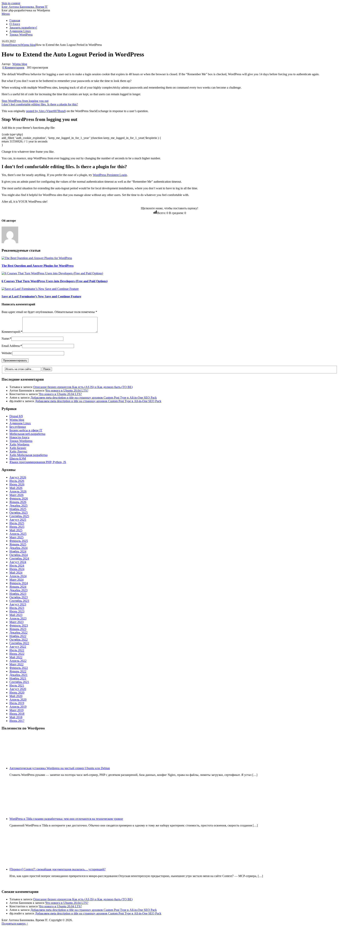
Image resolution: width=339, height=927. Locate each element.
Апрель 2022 (17, 660)
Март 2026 (16, 495)
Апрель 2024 (17, 576)
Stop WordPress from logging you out (25, 100)
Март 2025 (16, 537)
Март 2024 (16, 579)
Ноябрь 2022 (17, 636)
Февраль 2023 (18, 625)
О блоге (14, 24)
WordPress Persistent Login (110, 175)
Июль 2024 (16, 565)
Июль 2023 (16, 608)
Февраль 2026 (18, 498)
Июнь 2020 (16, 692)
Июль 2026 (16, 481)
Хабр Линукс (18, 451)
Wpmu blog (28, 44)
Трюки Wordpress (20, 441)
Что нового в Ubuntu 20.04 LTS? (66, 390)
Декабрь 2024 (18, 548)
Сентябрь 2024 (19, 558)
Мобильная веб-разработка (27, 433)
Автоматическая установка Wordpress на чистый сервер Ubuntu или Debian (59, 768)
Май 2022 (15, 657)
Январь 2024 (17, 586)
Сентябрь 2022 (19, 643)
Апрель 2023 (17, 618)
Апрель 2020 (17, 699)
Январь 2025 (17, 544)
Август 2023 (17, 604)
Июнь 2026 (16, 484)
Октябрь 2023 (18, 597)
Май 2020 (15, 696)
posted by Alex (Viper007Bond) (46, 111)
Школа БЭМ (17, 458)
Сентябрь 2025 (19, 516)
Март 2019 (16, 710)
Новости (15, 44)
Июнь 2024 (16, 569)
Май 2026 (15, 488)
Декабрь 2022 (18, 632)
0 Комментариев (13, 67)
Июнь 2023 (16, 611)
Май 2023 (15, 615)
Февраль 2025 (18, 540)
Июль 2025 (16, 523)
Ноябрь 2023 (17, 593)
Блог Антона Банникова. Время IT (25, 6)
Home (5, 44)
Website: (7, 353)
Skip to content (11, 3)
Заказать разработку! (23, 27)
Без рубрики (17, 426)
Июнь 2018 (16, 713)
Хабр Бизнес (17, 448)
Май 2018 (15, 717)
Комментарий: (12, 331)
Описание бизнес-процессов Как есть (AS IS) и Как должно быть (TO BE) (83, 387)
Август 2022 (17, 646)
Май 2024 (15, 572)
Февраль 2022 (18, 667)
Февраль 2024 (18, 583)
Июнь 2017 (16, 720)
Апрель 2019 (17, 706)
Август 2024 (17, 562)
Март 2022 (16, 664)
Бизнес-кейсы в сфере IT (25, 430)
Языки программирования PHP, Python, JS (37, 462)
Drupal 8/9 (16, 416)
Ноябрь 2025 (17, 509)
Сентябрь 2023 (19, 600)
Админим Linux (20, 31)
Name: (6, 338)
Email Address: (12, 345)
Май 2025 (15, 530)
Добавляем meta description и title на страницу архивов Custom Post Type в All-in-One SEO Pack (93, 397)
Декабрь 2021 (18, 675)
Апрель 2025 (17, 533)
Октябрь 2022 (18, 639)
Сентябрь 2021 (19, 682)
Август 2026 (17, 477)
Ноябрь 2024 (17, 551)
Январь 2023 (17, 629)
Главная (14, 20)
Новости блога (19, 437)
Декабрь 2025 (18, 505)
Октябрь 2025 (18, 512)
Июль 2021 (16, 685)
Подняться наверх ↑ (15, 923)
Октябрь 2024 (18, 555)
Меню (6, 13)
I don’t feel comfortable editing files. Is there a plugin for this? (40, 104)
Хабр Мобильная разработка (28, 455)
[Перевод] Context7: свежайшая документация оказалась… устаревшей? (57, 869)
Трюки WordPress (21, 34)
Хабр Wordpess (19, 444)
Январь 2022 (17, 671)
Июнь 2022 (16, 653)
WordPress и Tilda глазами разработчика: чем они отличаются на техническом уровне (66, 818)
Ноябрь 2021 (17, 678)
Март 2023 (16, 622)
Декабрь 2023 (18, 590)
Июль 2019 (16, 703)
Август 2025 (17, 519)
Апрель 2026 (17, 491)
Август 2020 (17, 689)
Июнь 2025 (16, 526)
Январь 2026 (17, 502)
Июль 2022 (16, 650)
